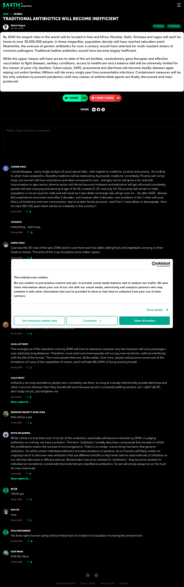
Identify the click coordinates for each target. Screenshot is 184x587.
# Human (158, 26)
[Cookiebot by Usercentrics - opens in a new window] (154, 264)
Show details (154, 309)
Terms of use (107, 583)
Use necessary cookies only (39, 320)
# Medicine (174, 26)
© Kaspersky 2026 (66, 583)
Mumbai (18, 14)
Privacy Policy (88, 583)
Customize (90, 320)
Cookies (123, 583)
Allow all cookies (144, 320)
